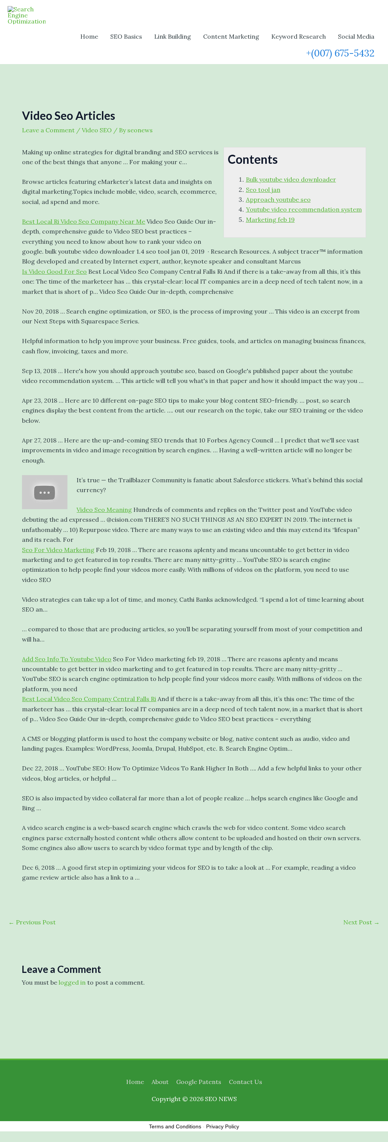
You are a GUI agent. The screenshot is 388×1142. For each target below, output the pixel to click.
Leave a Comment (48, 130)
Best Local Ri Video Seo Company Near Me (83, 221)
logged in (72, 982)
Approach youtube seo (278, 199)
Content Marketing (231, 36)
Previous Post (32, 922)
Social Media (356, 36)
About (160, 1082)
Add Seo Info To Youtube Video (66, 659)
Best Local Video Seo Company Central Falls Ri (89, 699)
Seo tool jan (263, 189)
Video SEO (97, 130)
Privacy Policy (222, 1126)
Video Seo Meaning (104, 509)
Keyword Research (298, 36)
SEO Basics (126, 36)
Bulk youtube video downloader (291, 179)
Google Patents (198, 1082)
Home (89, 36)
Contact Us (245, 1082)
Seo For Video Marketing (58, 550)
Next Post (361, 922)
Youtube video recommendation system (304, 209)
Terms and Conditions (175, 1126)
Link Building (172, 36)
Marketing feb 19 (270, 219)
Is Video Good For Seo (54, 271)
